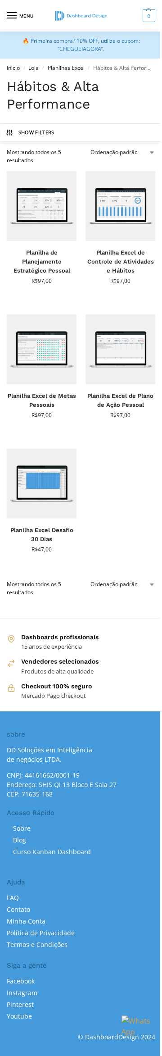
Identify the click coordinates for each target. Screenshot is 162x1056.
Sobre (22, 828)
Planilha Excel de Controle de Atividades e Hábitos (120, 261)
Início (13, 68)
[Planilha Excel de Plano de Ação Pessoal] (120, 349)
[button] (147, 15)
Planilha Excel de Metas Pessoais (42, 400)
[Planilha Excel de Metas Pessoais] (41, 349)
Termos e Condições (37, 944)
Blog (19, 840)
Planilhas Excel (66, 68)
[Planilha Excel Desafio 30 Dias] (41, 484)
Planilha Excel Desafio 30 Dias (41, 534)
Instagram (22, 992)
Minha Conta (26, 921)
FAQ (13, 897)
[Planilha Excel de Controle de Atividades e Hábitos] (120, 206)
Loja (33, 68)
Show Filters (36, 132)
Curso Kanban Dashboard (52, 851)
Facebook (21, 981)
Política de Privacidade (41, 933)
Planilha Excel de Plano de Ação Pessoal (120, 400)
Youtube (19, 1016)
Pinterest (20, 1004)
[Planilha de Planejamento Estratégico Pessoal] (41, 206)
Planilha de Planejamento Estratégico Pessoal (42, 261)
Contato (18, 909)
